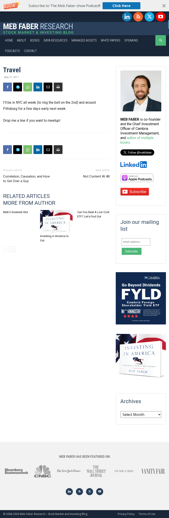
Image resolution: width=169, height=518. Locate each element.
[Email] (48, 87)
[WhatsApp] (27, 87)
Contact (30, 51)
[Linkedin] (127, 16)
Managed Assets (84, 40)
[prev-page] (6, 249)
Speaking (131, 40)
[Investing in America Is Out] (56, 221)
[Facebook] (7, 87)
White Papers (110, 40)
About (21, 40)
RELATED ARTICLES (26, 196)
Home (9, 40)
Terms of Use (147, 514)
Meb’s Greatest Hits (15, 212)
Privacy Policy (126, 514)
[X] (149, 16)
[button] (84, 5)
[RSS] (138, 16)
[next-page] (13, 249)
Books (35, 40)
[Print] (58, 87)
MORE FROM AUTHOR (29, 203)
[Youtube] (160, 16)
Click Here (121, 5)
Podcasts (12, 51)
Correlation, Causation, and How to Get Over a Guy (26, 178)
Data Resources (56, 40)
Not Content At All (96, 176)
